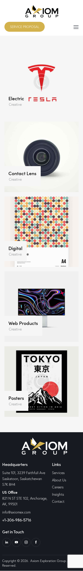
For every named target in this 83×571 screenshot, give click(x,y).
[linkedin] (6, 542)
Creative (15, 104)
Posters (16, 398)
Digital (15, 248)
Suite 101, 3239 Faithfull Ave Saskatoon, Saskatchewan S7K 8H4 (23, 479)
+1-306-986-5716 (16, 520)
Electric (16, 98)
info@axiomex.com (16, 512)
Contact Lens (22, 173)
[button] (76, 26)
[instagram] (26, 542)
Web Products (23, 323)
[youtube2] (16, 542)
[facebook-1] (35, 542)
